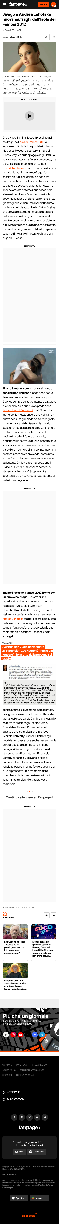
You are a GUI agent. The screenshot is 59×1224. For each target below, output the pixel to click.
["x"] (28, 1034)
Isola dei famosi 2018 (25, 907)
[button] (53, 37)
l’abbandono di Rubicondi (18, 410)
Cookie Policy (9, 1070)
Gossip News (8, 907)
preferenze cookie (25, 1075)
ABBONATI (43, 4)
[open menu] (3, 4)
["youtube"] (20, 1034)
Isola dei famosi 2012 (31, 142)
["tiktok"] (6, 1034)
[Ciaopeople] (29, 1215)
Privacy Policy (39, 1065)
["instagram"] (13, 1034)
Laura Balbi (16, 37)
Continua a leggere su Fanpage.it (29, 797)
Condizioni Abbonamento (32, 1070)
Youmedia (7, 1065)
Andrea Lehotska (13, 618)
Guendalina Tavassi (14, 168)
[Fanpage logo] (18, 4)
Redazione (7, 1075)
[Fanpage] (29, 1127)
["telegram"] (42, 1034)
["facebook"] (35, 1034)
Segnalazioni (22, 1065)
